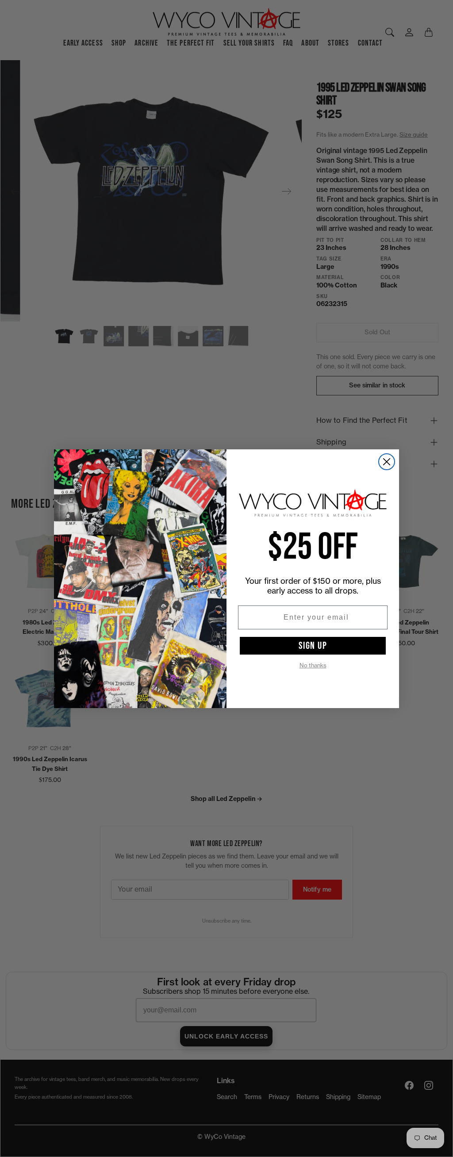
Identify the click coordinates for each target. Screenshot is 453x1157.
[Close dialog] (387, 462)
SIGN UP (313, 646)
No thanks (312, 665)
